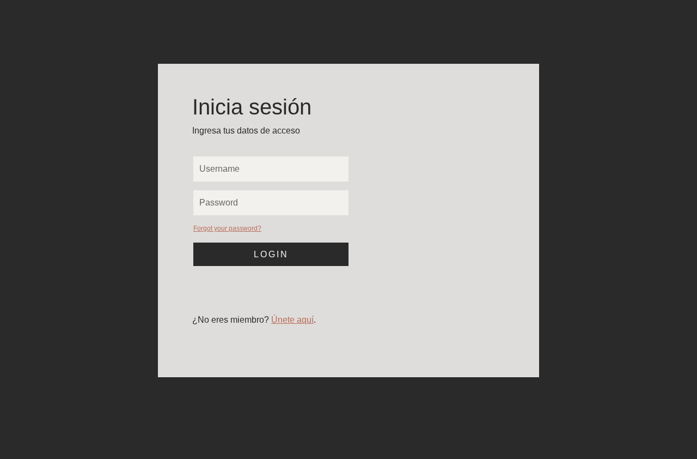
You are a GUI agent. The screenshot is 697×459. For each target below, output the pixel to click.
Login (271, 254)
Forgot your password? (227, 228)
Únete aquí (292, 319)
